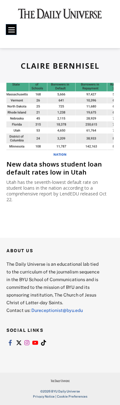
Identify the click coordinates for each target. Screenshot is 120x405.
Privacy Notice (44, 396)
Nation (60, 154)
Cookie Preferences (72, 396)
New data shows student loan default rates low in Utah (54, 168)
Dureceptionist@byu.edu (57, 310)
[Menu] (11, 29)
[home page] (60, 16)
